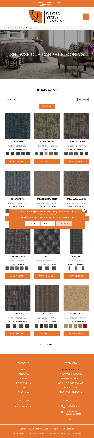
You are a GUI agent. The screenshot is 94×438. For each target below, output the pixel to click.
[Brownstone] (18, 153)
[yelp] (70, 419)
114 (55, 345)
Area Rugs (23, 392)
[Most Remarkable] (41, 153)
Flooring (11, 28)
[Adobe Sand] (76, 298)
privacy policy (35, 217)
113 (50, 345)
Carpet (17, 28)
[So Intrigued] (76, 183)
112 (46, 345)
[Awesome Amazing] (51, 153)
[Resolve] (47, 298)
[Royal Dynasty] (85, 325)
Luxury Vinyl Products (71, 383)
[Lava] (17, 268)
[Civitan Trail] (14, 325)
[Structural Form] (86, 153)
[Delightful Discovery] (47, 126)
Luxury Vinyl (23, 383)
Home (4, 28)
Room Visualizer (23, 407)
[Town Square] (47, 268)
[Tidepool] (17, 126)
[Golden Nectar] (71, 325)
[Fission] (22, 268)
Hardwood (23, 374)
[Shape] (17, 183)
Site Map (77, 434)
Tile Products (70, 387)
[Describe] (46, 325)
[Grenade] (12, 268)
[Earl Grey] (23, 153)
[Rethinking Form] (81, 153)
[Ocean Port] (12, 153)
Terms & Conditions (60, 434)
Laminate (23, 378)
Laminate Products (70, 378)
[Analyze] (41, 325)
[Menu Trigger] (86, 16)
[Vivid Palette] (56, 153)
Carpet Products (71, 369)
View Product (17, 161)
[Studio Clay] (80, 325)
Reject (47, 224)
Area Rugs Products (70, 392)
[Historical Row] (54, 268)
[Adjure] (56, 325)
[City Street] (28, 153)
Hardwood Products (70, 374)
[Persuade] (51, 325)
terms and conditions (53, 217)
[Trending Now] (47, 183)
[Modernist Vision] (46, 153)
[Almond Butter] (75, 325)
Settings (63, 224)
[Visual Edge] (76, 126)
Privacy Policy (38, 434)
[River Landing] (47, 241)
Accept (32, 224)
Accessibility (20, 434)
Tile (23, 387)
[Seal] (26, 268)
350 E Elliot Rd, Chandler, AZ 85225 (47, 2)
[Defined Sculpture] (71, 153)
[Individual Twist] (76, 153)
